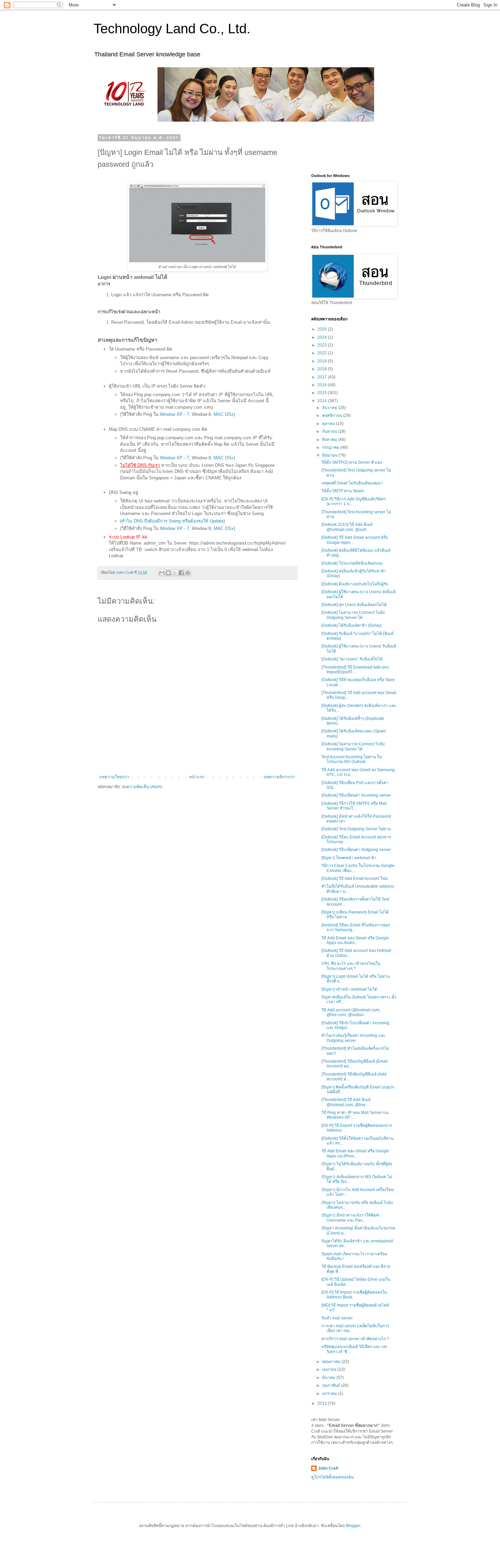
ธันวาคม (330, 407)
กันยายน (330, 431)
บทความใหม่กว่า (114, 777)
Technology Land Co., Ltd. (172, 28)
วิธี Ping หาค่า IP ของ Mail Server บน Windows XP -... (354, 1115)
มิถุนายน (330, 455)
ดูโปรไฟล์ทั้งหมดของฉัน (332, 1477)
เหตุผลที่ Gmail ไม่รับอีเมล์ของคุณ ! (352, 483)
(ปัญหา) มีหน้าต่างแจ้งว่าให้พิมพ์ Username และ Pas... (350, 1217)
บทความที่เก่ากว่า (279, 777)
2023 (322, 345)
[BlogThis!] (168, 572)
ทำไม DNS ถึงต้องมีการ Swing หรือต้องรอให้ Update (172, 521)
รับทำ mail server (337, 1318)
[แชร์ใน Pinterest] (187, 572)
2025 (322, 329)
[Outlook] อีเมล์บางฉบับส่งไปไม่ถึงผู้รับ (354, 584)
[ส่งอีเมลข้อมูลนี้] (162, 572)
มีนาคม (329, 1377)
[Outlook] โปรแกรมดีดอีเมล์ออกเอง (352, 563)
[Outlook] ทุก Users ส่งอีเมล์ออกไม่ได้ (354, 604)
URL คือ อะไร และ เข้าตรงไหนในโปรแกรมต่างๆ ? (350, 966)
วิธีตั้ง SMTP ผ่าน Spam (342, 491)
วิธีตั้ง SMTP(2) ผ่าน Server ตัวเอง (351, 462)
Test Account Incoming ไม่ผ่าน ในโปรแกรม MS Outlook (351, 759)
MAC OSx (224, 414)
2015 (322, 392)
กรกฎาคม (331, 447)
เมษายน (329, 1369)
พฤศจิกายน (332, 415)
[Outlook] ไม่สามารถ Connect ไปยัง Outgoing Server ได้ (353, 615)
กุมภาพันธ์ (331, 1385)
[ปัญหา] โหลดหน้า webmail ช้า (348, 857)
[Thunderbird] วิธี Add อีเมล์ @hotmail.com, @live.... (345, 1102)
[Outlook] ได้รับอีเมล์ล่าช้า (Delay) (351, 625)
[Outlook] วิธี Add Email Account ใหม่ (354, 878)
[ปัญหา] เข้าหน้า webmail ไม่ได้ (349, 989)
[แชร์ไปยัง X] (174, 572)
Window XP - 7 (174, 414)
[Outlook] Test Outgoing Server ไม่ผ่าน (356, 829)
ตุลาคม (329, 423)
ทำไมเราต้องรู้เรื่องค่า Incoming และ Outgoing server (353, 1038)
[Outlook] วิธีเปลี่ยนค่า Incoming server (356, 795)
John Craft (328, 1468)
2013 (322, 1403)
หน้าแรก (196, 777)
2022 (322, 353)
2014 (322, 400)
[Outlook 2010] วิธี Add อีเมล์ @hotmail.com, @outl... (346, 527)
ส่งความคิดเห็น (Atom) (142, 786)
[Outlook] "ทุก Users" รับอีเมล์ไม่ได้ (352, 659)
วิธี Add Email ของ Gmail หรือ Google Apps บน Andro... (355, 940)
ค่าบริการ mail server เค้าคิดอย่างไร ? (355, 1338)
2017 (322, 377)
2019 (322, 361)
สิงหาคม (330, 439)
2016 (322, 385)
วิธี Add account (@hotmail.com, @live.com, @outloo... (350, 1012)
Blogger (353, 1525)
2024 (322, 337)
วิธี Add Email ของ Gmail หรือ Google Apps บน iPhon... (355, 1153)
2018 (322, 369)
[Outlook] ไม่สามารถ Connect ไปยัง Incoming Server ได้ (353, 746)
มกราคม (330, 1393)
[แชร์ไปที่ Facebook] (181, 572)
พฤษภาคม (331, 1361)
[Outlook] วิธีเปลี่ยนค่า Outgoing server (356, 849)
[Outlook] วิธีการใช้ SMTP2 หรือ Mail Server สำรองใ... (354, 806)
